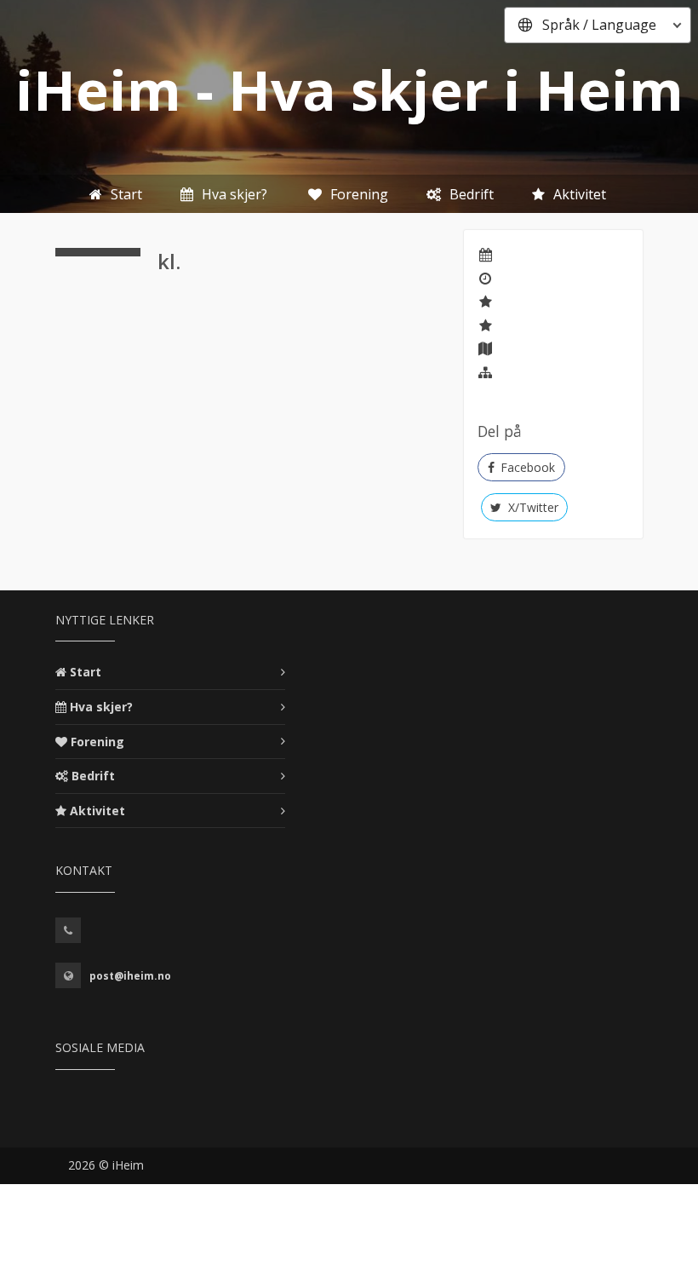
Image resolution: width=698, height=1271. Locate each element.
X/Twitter (531, 507)
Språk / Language (599, 24)
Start (85, 672)
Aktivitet (97, 810)
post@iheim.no (130, 976)
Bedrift (93, 776)
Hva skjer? (101, 707)
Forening (97, 741)
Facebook (526, 467)
